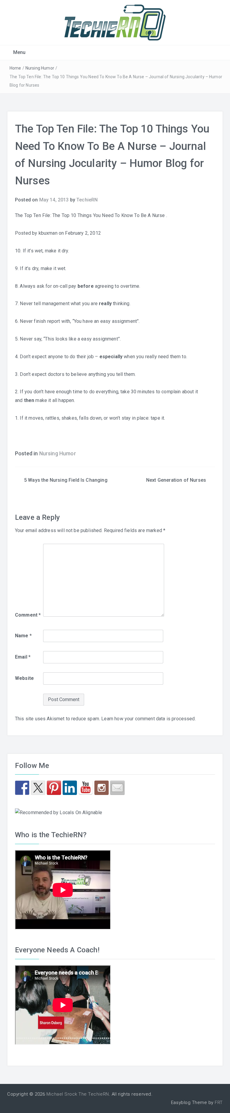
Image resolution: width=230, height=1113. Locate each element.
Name (23, 635)
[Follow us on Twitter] (38, 788)
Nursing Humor (39, 68)
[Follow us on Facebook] (22, 788)
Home (15, 68)
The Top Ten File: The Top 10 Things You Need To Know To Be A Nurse (90, 215)
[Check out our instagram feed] (101, 788)
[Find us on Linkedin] (70, 788)
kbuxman (48, 233)
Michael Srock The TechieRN (77, 1094)
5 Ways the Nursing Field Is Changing (66, 480)
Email (23, 657)
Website (24, 678)
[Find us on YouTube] (85, 788)
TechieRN (87, 200)
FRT (219, 1102)
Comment (28, 615)
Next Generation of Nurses (176, 480)
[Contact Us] (117, 788)
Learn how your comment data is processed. (148, 719)
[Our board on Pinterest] (54, 788)
